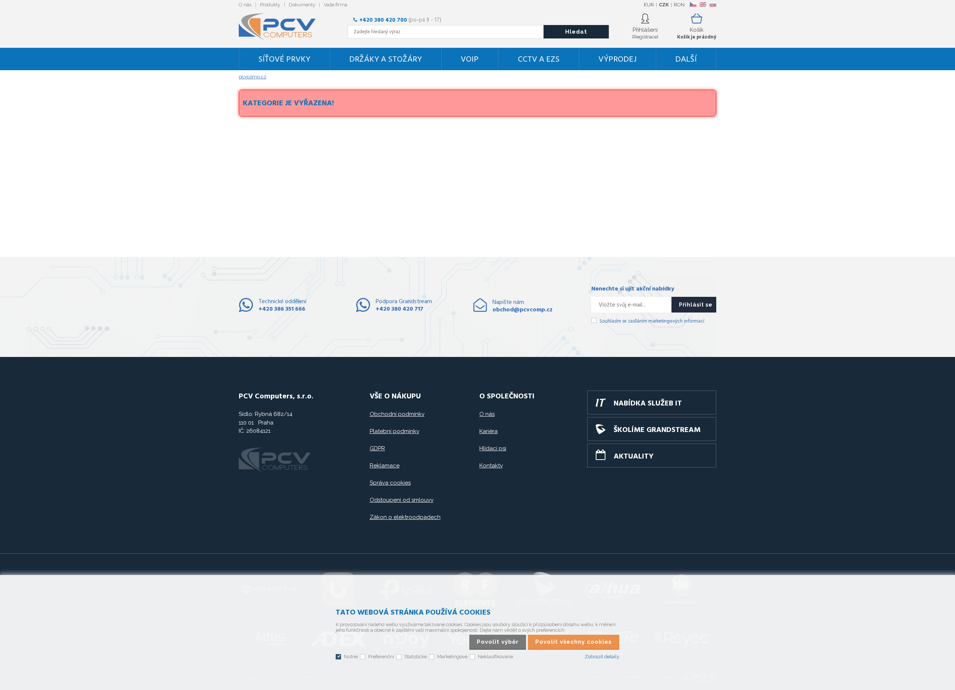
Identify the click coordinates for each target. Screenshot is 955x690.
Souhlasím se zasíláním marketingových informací (651, 321)
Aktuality (634, 457)
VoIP (470, 59)
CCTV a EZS (539, 59)
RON (679, 4)
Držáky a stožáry (385, 59)
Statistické (415, 656)
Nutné (351, 656)
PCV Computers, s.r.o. (282, 26)
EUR (649, 4)
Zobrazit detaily (602, 656)
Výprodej (617, 59)
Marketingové (452, 656)
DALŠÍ (686, 59)
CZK (664, 4)
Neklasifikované (495, 656)
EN (702, 4)
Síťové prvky (284, 59)
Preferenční (381, 656)
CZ (693, 4)
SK (713, 4)
